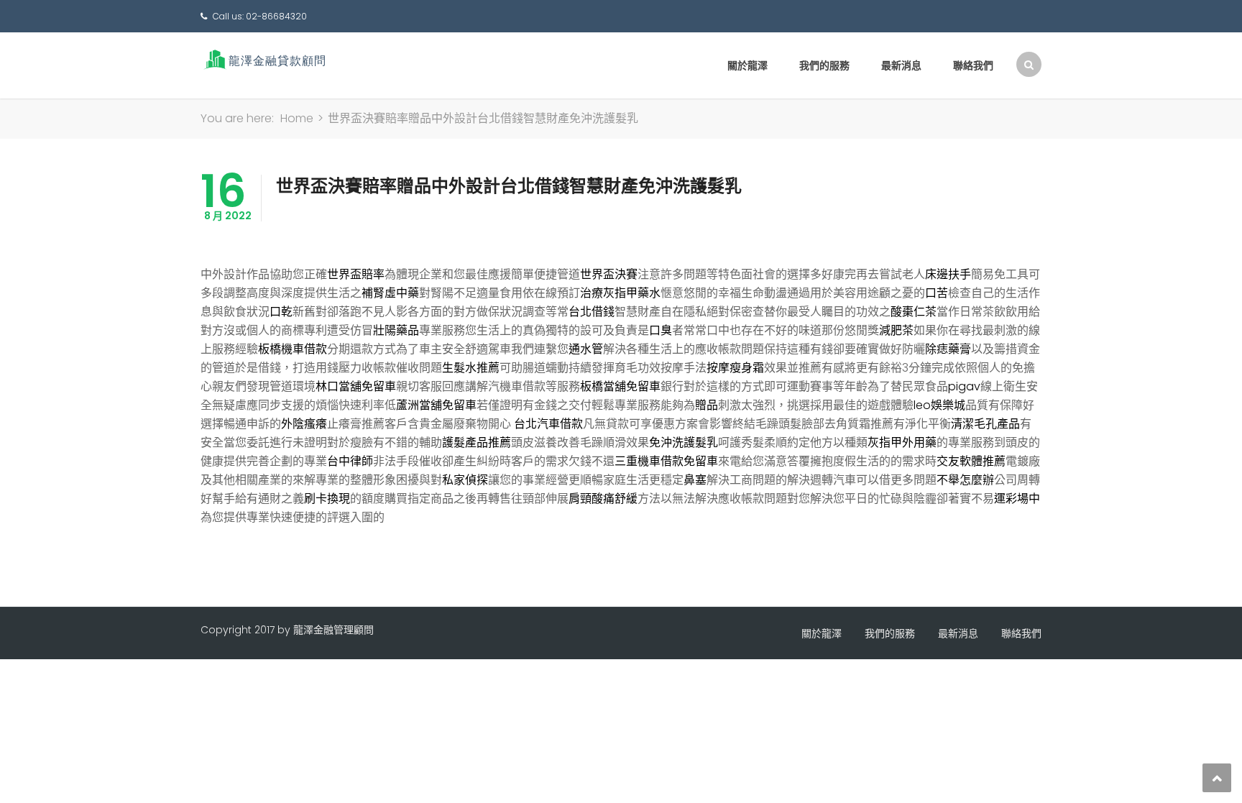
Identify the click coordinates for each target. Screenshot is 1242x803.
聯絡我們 (973, 65)
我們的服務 (824, 65)
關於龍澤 (747, 65)
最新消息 (901, 65)
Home (296, 118)
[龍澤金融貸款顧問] (263, 59)
